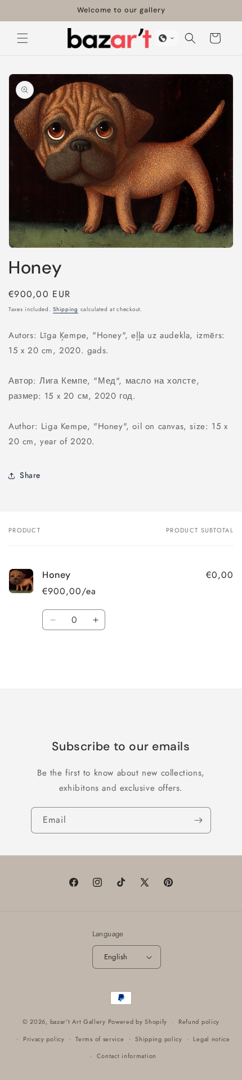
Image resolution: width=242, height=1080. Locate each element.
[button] (22, 38)
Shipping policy (158, 1039)
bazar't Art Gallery (78, 1021)
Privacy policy (44, 1039)
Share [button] (30, 475)
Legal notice (211, 1039)
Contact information (126, 1055)
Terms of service (99, 1039)
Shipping (65, 309)
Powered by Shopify (138, 1021)
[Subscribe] (198, 820)
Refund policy (198, 1021)
